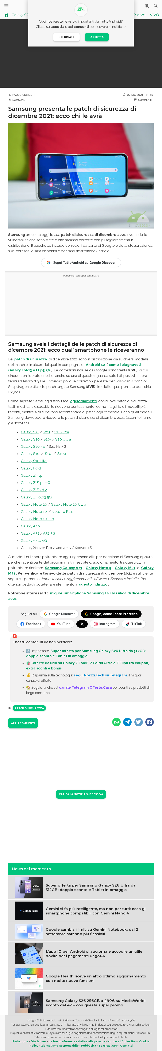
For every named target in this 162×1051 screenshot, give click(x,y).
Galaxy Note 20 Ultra (68, 504)
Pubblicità (88, 1045)
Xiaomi (140, 15)
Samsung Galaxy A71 (63, 568)
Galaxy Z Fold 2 (34, 490)
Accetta (97, 37)
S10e (61, 454)
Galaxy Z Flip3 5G (35, 482)
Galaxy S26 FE (24, 15)
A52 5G (49, 533)
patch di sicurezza (30, 359)
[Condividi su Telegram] (127, 722)
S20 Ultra (63, 439)
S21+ (46, 432)
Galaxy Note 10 (34, 511)
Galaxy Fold (31, 468)
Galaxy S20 (30, 439)
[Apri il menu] (6, 5)
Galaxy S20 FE (33, 446)
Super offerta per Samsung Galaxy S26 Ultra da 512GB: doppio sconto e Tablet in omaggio (91, 887)
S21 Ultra (61, 432)
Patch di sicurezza (29, 708)
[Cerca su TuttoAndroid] (155, 5)
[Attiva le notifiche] (147, 6)
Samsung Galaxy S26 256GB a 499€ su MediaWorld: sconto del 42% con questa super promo (96, 1002)
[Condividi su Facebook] (149, 722)
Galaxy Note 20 (34, 504)
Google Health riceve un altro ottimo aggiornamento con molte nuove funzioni (96, 978)
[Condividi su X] (138, 722)
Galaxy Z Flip (32, 475)
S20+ (47, 439)
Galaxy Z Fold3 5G (36, 497)
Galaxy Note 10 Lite (37, 519)
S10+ (49, 454)
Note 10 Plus (62, 511)
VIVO (154, 15)
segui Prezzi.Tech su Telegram (100, 675)
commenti (145, 99)
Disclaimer (38, 1041)
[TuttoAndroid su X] (82, 624)
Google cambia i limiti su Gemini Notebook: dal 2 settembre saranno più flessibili (92, 931)
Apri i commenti (23, 723)
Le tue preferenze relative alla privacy (77, 1041)
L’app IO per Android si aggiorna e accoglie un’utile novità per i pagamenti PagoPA (94, 953)
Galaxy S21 (30, 432)
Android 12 (95, 365)
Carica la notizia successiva (81, 794)
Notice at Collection (122, 1041)
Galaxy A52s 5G (34, 540)
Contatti (126, 1045)
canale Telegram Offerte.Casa (85, 687)
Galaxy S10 (30, 454)
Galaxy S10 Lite (34, 461)
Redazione (20, 1041)
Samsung (19, 99)
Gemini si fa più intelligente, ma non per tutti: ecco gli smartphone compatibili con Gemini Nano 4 (96, 910)
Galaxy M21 (125, 568)
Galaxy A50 (30, 526)
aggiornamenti (83, 401)
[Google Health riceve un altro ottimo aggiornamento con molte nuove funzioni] (29, 978)
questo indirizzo (93, 584)
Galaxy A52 (30, 533)
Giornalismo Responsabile (60, 1045)
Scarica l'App (108, 1045)
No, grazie (66, 37)
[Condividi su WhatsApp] (116, 722)
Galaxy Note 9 (98, 568)
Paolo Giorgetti (24, 94)
